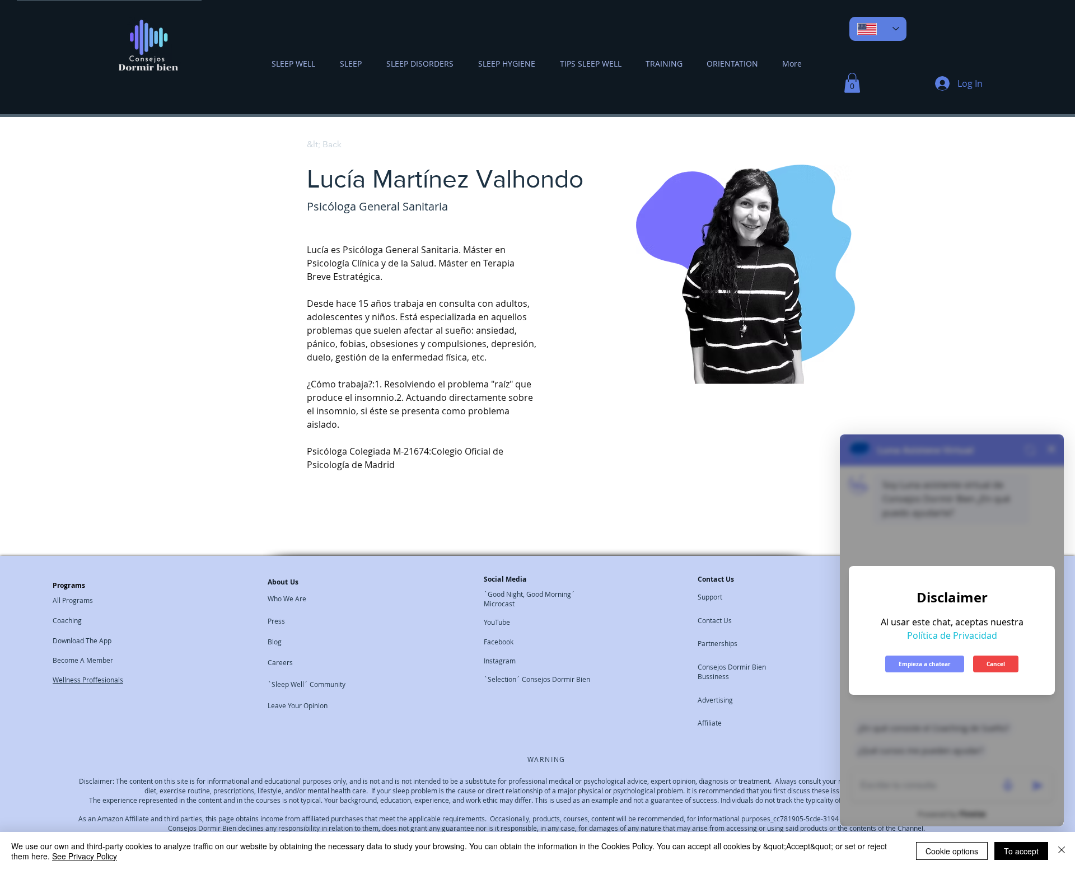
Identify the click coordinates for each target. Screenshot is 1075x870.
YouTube (497, 622)
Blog (275, 641)
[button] (852, 83)
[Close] (1061, 851)
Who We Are (287, 598)
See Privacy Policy (84, 856)
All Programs (73, 600)
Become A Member (83, 660)
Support (710, 596)
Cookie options (952, 851)
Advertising (715, 699)
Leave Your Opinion (298, 705)
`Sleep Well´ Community (306, 684)
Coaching (67, 620)
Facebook (498, 641)
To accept (1021, 851)
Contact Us (715, 620)
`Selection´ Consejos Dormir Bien (537, 679)
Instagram (500, 660)
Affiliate (710, 722)
